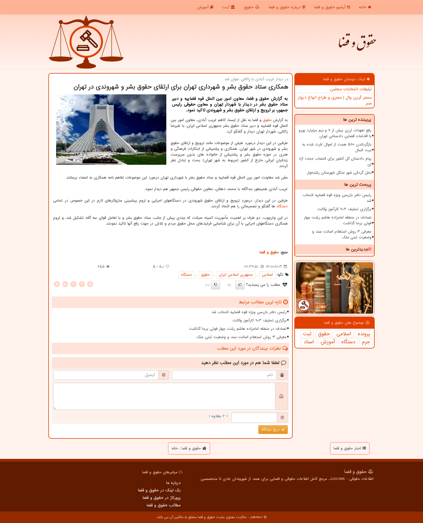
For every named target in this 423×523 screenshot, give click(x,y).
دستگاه (348, 342)
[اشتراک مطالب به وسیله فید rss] (56, 284)
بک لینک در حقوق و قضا (159, 490)
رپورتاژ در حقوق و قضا (161, 498)
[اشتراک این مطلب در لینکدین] (65, 284)
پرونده (364, 334)
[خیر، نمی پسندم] (215, 285)
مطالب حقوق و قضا (163, 505)
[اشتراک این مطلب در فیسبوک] (81, 284)
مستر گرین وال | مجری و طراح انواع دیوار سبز (335, 100)
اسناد (309, 342)
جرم (366, 342)
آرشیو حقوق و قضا (330, 7)
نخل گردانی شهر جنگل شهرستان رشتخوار (339, 172)
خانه (363, 7)
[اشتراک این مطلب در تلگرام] (90, 284)
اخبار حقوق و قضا (348, 448)
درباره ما (173, 483)
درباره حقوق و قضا (285, 7)
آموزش (203, 7)
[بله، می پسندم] (240, 285)
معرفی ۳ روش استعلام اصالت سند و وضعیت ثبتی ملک (341, 234)
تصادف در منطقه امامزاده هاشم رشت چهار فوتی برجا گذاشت (337, 220)
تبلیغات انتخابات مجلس (351, 89)
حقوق (249, 7)
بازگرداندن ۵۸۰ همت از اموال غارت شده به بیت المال (336, 147)
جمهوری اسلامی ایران (236, 274)
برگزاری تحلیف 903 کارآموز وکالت (344, 209)
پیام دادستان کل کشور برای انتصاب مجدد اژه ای (335, 161)
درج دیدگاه (271, 429)
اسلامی (343, 334)
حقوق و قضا (357, 46)
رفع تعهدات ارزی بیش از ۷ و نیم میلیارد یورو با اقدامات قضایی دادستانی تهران (335, 133)
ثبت (226, 7)
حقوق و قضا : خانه (187, 448)
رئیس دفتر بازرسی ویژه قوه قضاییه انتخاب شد (337, 198)
